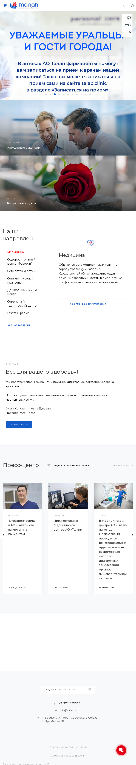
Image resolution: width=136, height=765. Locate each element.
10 (86, 94)
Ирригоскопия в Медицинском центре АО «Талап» (68, 525)
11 (90, 94)
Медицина (72, 255)
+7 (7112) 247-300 (69, 703)
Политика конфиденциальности (68, 747)
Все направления (18, 325)
